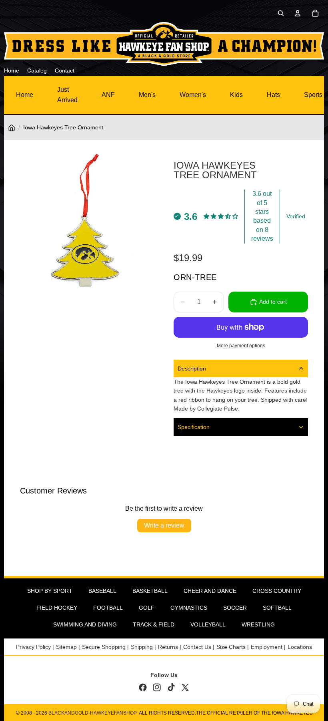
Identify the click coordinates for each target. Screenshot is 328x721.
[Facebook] (143, 687)
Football (108, 607)
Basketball (150, 591)
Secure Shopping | (105, 647)
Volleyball (208, 624)
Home (24, 94)
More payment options (241, 345)
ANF (108, 94)
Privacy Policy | (35, 647)
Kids (236, 94)
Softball (277, 607)
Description (192, 368)
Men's (147, 94)
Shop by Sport (49, 591)
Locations (300, 647)
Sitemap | (68, 647)
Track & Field (153, 624)
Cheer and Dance (210, 591)
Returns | (169, 647)
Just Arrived (67, 94)
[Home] (11, 127)
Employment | (268, 647)
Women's (193, 94)
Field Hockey (56, 607)
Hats (273, 94)
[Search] (281, 13)
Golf (146, 607)
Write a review (164, 525)
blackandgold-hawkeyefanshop (92, 713)
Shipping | (143, 647)
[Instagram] (157, 687)
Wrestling (258, 624)
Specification (194, 427)
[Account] (297, 13)
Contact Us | (198, 647)
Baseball (102, 591)
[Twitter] (185, 687)
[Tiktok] (171, 687)
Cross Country (276, 591)
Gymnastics (188, 607)
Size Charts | (232, 647)
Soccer (235, 607)
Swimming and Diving (85, 624)
